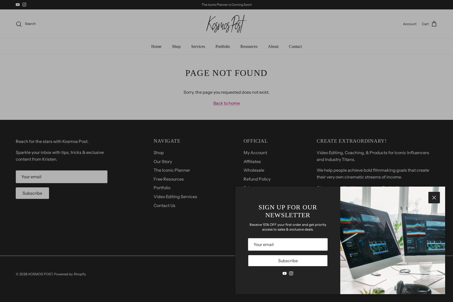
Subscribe (288, 260)
